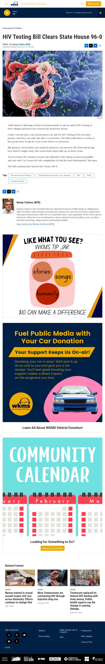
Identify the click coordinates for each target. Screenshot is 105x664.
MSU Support (86, 636)
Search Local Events (52, 548)
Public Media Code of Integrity (68, 631)
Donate (95, 4)
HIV (78, 175)
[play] (7, 12)
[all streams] (101, 13)
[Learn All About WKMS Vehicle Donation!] (52, 372)
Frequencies (86, 631)
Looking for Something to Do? (52, 542)
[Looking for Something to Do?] (52, 487)
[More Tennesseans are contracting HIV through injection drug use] (52, 578)
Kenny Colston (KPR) (21, 44)
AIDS (89, 175)
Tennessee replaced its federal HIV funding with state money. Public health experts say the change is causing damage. (84, 600)
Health (8, 590)
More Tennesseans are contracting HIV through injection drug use (51, 596)
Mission (42, 631)
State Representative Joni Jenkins (55, 175)
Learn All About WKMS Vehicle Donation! (52, 428)
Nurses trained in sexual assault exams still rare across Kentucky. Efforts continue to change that (19, 597)
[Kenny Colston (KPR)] (8, 206)
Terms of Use (86, 642)
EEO (62, 637)
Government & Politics (12, 28)
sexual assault (17, 181)
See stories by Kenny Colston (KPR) (35, 224)
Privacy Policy (44, 636)
